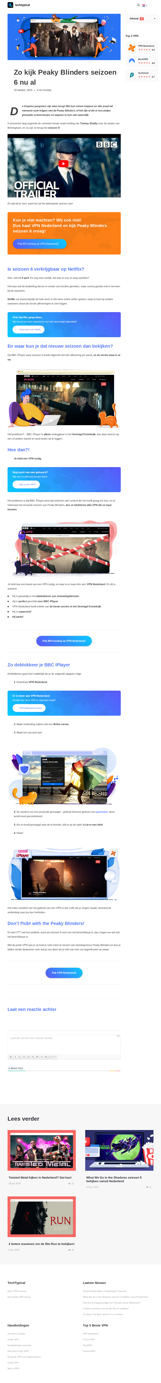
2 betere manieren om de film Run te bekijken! (106, 1308)
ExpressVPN (89, 1351)
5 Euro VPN (88, 1339)
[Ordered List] (28, 1057)
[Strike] (24, 1057)
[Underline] (19, 1057)
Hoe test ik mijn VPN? (18, 1351)
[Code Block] (41, 1057)
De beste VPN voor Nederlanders (24, 1357)
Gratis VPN (13, 1339)
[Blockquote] (37, 1057)
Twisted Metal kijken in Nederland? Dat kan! (104, 1291)
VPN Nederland (90, 1333)
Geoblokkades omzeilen (19, 1345)
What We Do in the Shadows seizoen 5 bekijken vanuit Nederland (115, 1297)
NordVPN (87, 1345)
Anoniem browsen (16, 1333)
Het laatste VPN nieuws (19, 1297)
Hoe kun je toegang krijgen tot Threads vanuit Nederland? (112, 1302)
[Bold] (11, 1057)
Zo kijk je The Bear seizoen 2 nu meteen (103, 1314)
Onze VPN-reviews (17, 1291)
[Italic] (15, 1057)
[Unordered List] (33, 1057)
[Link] (46, 1057)
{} (50, 1057)
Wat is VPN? (14, 1368)
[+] (54, 1057)
